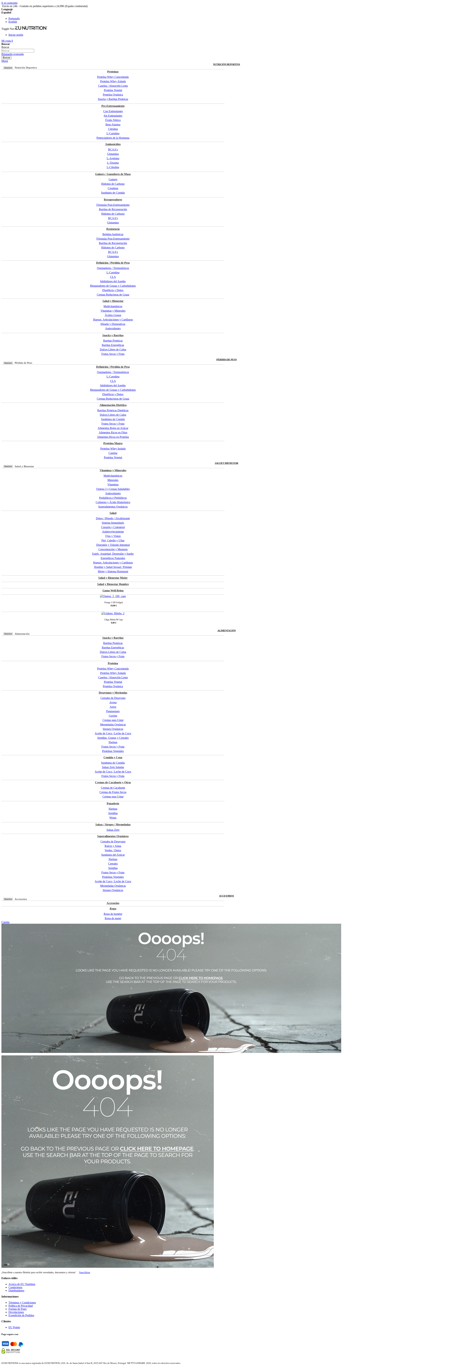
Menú (4, 60)
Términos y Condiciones (22, 1302)
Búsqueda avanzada (12, 54)
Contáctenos (15, 1287)
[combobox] (17, 51)
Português (14, 18)
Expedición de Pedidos (21, 1315)
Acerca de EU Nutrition (21, 1284)
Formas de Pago (17, 1308)
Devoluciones (16, 1312)
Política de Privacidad (20, 1305)
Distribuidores (16, 1290)
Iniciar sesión (15, 34)
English (12, 21)
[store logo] (31, 28)
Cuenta (5, 922)
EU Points (14, 1327)
